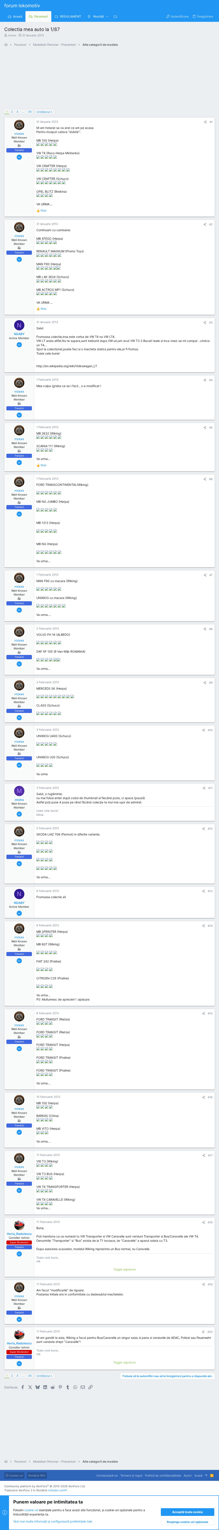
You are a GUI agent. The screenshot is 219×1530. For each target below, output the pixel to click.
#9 (211, 682)
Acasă (198, 1475)
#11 (210, 788)
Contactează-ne (107, 1475)
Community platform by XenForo (45, 1486)
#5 (211, 427)
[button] (107, 16)
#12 (210, 828)
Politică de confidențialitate (163, 1475)
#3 (211, 322)
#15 (210, 1013)
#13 (210, 891)
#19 (210, 1284)
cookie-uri (31, 1510)
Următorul (43, 112)
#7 (211, 575)
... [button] (23, 111)
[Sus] (206, 1475)
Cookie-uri (15, 1475)
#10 (210, 730)
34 (29, 111)
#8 (211, 629)
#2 (211, 224)
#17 (210, 1155)
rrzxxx (12, 35)
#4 (211, 380)
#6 (211, 479)
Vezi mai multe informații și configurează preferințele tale (52, 1521)
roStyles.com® (57, 1490)
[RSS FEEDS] (116, 16)
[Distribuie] (205, 122)
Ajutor (188, 1475)
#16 (210, 1097)
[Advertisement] (109, 79)
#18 (210, 1222)
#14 (210, 925)
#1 (211, 122)
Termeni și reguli (131, 1475)
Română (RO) (37, 1475)
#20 (210, 1331)
